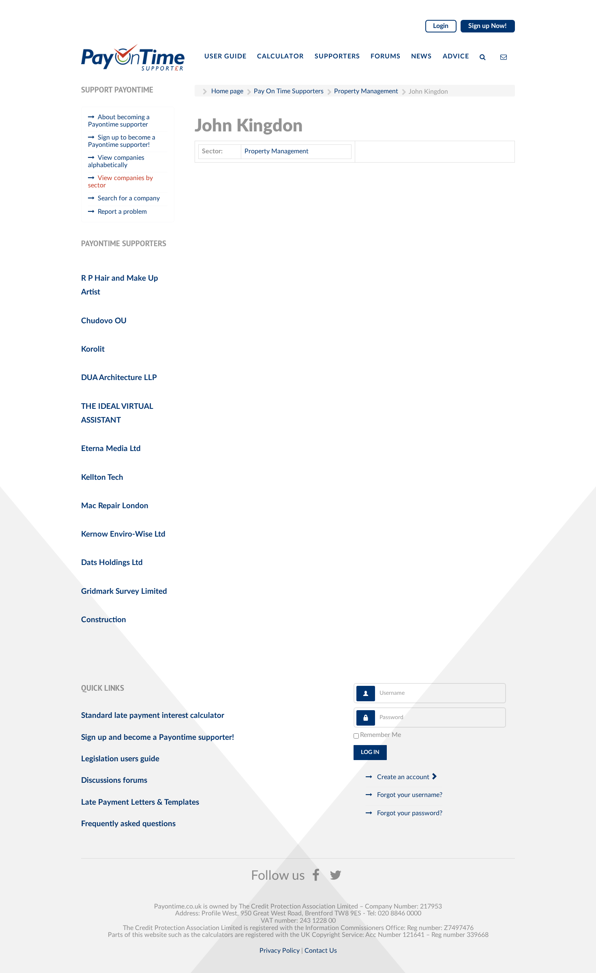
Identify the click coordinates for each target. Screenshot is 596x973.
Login (440, 26)
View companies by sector (120, 182)
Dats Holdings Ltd (112, 563)
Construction (103, 620)
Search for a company (129, 198)
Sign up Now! (487, 26)
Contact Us (320, 950)
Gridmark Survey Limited (124, 591)
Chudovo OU (103, 321)
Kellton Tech (102, 477)
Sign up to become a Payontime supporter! (121, 141)
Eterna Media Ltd (111, 449)
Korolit (93, 349)
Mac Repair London (114, 506)
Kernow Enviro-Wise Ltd (123, 534)
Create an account (403, 777)
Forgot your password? (408, 813)
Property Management (276, 151)
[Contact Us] (505, 56)
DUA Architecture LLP (119, 378)
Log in (370, 752)
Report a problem (122, 211)
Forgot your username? (408, 795)
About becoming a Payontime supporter (119, 121)
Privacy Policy (279, 950)
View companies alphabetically (116, 161)
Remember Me (380, 735)
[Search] (484, 56)
